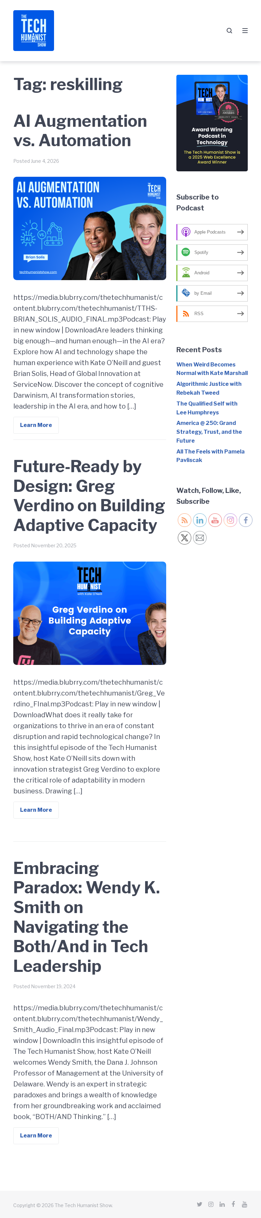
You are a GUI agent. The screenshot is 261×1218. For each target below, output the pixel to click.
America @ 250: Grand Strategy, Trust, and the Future (209, 432)
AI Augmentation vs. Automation (80, 131)
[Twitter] (199, 1204)
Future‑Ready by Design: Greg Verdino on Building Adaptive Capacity (89, 496)
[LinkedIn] (222, 1204)
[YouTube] (244, 1204)
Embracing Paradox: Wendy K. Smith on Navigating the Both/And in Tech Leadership (86, 917)
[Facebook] (233, 1204)
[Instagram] (210, 1204)
